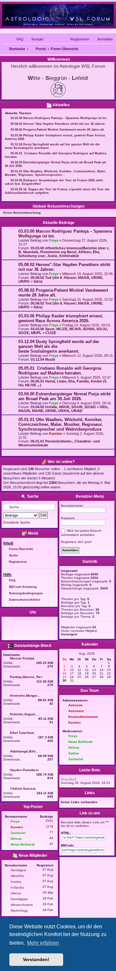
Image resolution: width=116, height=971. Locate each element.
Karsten (55, 433)
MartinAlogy (19, 910)
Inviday (16, 881)
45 (51, 844)
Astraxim (75, 705)
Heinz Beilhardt (22, 844)
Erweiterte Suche (16, 522)
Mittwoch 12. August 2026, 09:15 (87, 355)
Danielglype (19, 899)
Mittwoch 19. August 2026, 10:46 (87, 274)
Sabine (73, 753)
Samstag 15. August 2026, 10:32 (87, 299)
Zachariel (18, 833)
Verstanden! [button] (36, 959)
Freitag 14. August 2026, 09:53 (86, 325)
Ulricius (16, 893)
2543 (49, 820)
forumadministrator (83, 716)
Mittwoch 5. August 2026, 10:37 (86, 377)
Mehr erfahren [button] (43, 943)
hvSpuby (17, 887)
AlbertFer (17, 876)
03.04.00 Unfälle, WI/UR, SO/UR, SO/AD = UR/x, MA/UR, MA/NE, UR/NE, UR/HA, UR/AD (63, 409)
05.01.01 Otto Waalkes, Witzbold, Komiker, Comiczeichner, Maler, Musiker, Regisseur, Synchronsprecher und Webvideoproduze (60, 424)
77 (51, 832)
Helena (16, 838)
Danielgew (18, 870)
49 (51, 838)
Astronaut (75, 711)
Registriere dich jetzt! (76, 542)
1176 (49, 826)
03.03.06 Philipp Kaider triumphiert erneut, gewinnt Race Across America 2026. (60, 318)
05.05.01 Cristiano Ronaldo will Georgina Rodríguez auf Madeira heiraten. (59, 370)
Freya (53, 240)
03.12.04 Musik (43, 359)
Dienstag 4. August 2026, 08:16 (86, 403)
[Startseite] (58, 15)
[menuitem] (17, 39)
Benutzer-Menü (89, 496)
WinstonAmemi (22, 905)
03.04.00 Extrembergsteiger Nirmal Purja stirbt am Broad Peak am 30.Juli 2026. (64, 396)
